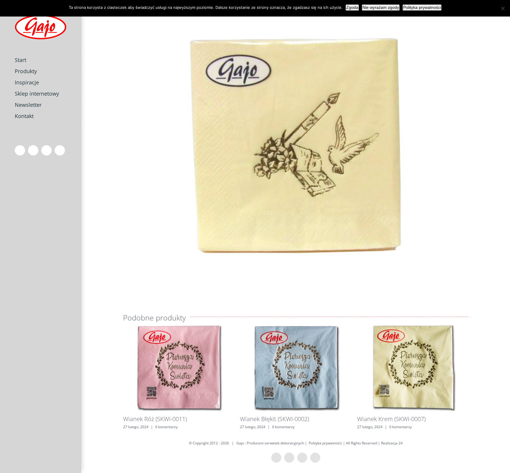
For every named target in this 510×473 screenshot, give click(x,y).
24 (400, 443)
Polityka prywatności (325, 443)
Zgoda (352, 7)
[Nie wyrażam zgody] (503, 8)
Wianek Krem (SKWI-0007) (391, 419)
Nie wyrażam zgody (380, 7)
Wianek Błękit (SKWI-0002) (274, 419)
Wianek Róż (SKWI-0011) (155, 419)
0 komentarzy (166, 426)
